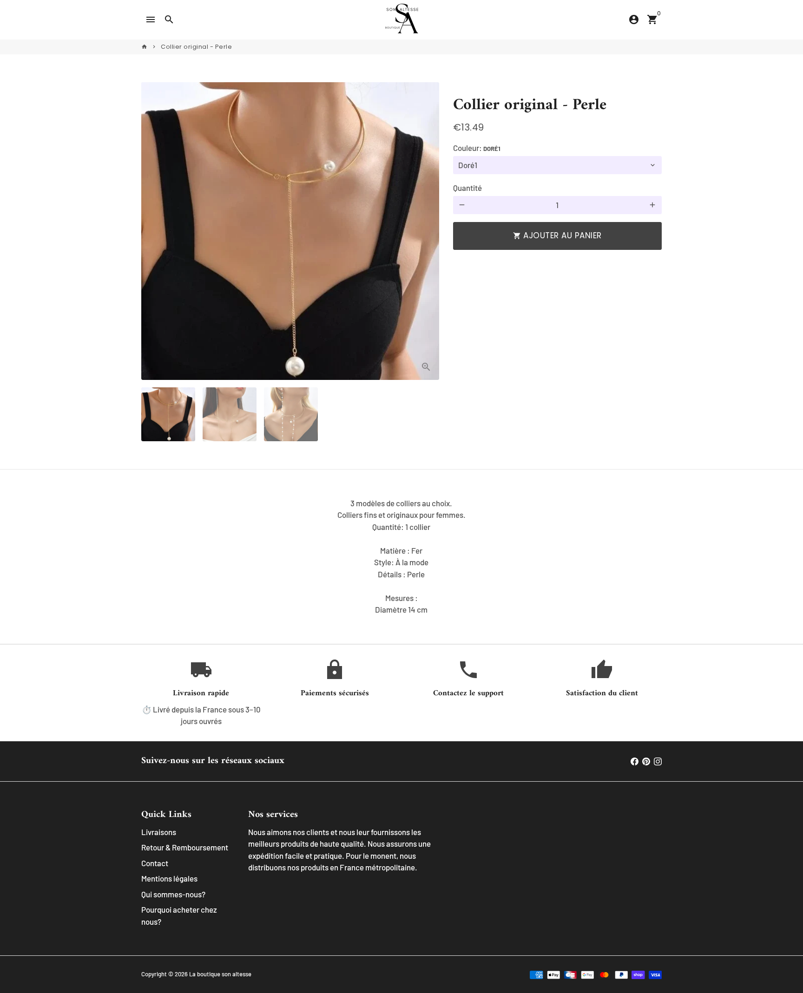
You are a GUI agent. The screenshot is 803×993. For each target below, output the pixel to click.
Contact (154, 863)
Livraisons (158, 831)
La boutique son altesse (220, 974)
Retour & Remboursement (184, 847)
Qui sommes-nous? (173, 894)
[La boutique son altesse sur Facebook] (634, 760)
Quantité (467, 187)
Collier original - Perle (196, 46)
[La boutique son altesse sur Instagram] (658, 760)
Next (426, 231)
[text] (401, 556)
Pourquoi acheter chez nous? (179, 915)
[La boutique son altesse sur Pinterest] (646, 760)
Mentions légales (169, 878)
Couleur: (476, 147)
